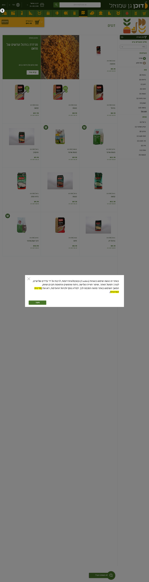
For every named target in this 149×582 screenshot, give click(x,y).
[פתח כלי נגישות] (2, 10)
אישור (38, 303)
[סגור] (28, 279)
